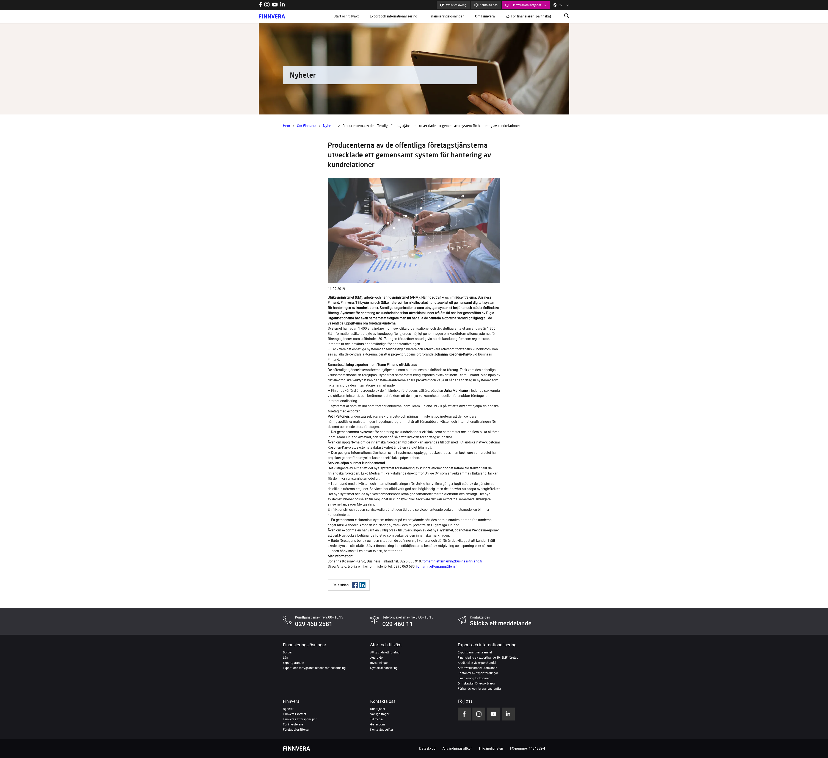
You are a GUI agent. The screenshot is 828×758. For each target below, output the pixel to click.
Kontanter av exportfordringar (478, 673)
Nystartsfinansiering (384, 668)
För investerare (293, 724)
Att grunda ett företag (385, 652)
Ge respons (377, 724)
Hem (286, 126)
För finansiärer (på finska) (531, 16)
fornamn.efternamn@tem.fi (437, 566)
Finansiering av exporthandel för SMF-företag (488, 657)
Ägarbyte (376, 657)
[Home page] (272, 16)
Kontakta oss (488, 5)
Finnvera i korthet (294, 714)
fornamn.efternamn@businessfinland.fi (452, 561)
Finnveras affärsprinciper (300, 719)
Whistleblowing (456, 5)
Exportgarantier (293, 662)
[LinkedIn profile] (282, 6)
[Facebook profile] (260, 6)
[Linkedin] (362, 585)
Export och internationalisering (393, 16)
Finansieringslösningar (446, 16)
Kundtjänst (377, 709)
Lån (285, 657)
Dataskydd (427, 748)
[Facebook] (354, 585)
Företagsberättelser (296, 729)
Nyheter (329, 126)
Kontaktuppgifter (381, 729)
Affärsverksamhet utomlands (477, 668)
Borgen (288, 652)
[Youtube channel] (275, 6)
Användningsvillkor (457, 748)
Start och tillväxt (346, 16)
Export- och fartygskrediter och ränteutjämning (314, 668)
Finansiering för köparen (474, 678)
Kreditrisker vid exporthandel (477, 662)
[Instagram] (267, 6)
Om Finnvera (485, 16)
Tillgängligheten (490, 748)
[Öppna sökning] (566, 16)
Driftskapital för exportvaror (476, 683)
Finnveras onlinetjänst (526, 5)
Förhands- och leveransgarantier (479, 688)
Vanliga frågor (379, 714)
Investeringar (379, 662)
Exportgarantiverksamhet (475, 652)
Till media (376, 719)
